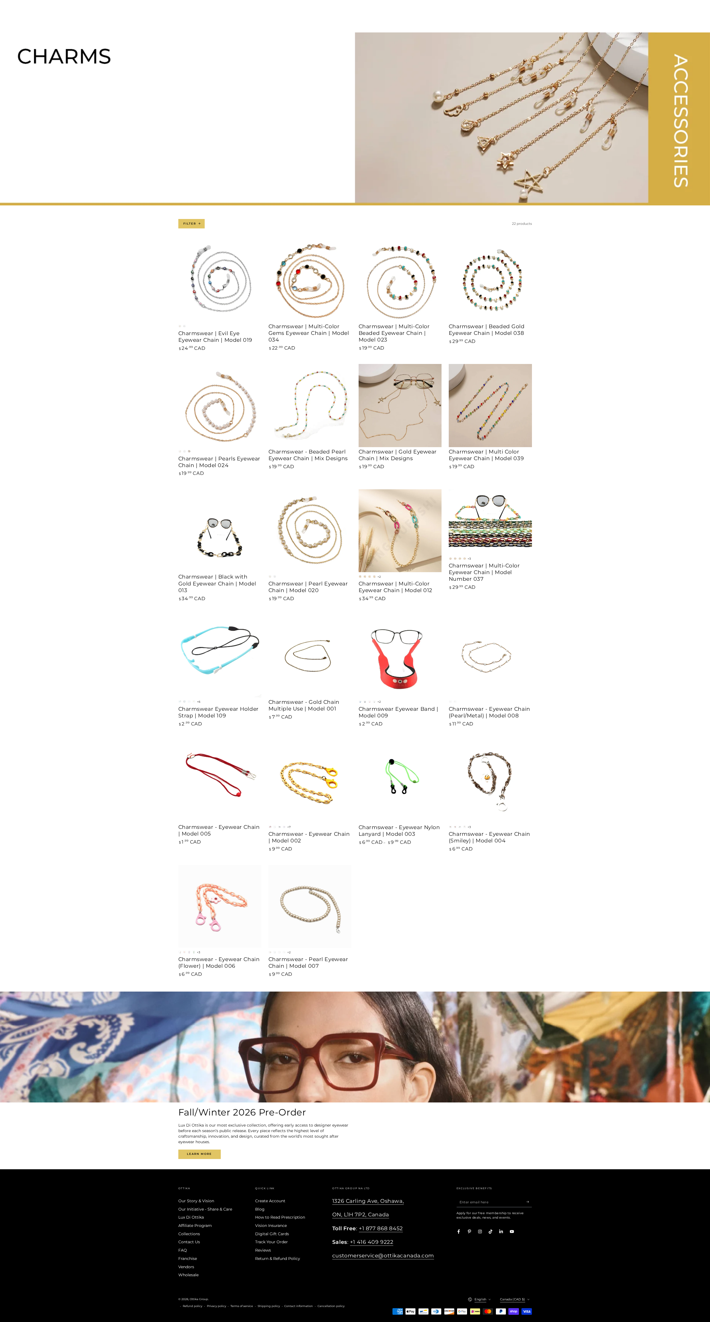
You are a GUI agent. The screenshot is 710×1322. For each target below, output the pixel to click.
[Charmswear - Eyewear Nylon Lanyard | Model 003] (400, 781)
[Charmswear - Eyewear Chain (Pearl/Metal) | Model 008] (490, 655)
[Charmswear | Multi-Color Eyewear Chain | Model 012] (400, 530)
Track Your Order (271, 1242)
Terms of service (241, 1306)
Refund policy (192, 1306)
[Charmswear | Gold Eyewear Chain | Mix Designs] (400, 405)
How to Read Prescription (280, 1217)
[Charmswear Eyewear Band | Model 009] (400, 655)
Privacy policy (216, 1306)
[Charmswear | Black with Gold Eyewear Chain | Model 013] (220, 530)
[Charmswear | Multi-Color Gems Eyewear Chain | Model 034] (310, 280)
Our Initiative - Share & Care (205, 1209)
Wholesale (188, 1275)
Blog (260, 1209)
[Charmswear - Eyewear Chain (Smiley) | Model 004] (490, 781)
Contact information (298, 1306)
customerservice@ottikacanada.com (383, 1255)
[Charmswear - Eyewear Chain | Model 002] (310, 781)
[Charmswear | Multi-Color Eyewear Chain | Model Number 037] (490, 521)
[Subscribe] (529, 1202)
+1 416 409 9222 (372, 1242)
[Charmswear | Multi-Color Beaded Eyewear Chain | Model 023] (400, 280)
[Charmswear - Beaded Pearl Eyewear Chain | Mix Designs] (310, 405)
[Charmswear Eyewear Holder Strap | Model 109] (220, 655)
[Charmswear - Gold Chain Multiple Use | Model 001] (310, 655)
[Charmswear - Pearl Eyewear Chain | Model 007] (310, 906)
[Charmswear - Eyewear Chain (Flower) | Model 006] (220, 906)
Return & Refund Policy (277, 1258)
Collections (189, 1234)
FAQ (182, 1250)
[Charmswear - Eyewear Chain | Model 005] (220, 781)
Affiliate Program (195, 1225)
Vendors (186, 1267)
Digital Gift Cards (272, 1234)
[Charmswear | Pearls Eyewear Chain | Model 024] (220, 405)
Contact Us (189, 1242)
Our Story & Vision (196, 1201)
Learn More (199, 1154)
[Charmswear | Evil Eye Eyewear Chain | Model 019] (220, 280)
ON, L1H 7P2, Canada (360, 1214)
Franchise (187, 1258)
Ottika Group (199, 1299)
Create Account (270, 1201)
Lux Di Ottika (191, 1217)
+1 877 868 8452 (381, 1228)
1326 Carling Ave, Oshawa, (368, 1201)
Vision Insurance (271, 1225)
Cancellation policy (331, 1306)
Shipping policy (269, 1306)
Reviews (263, 1250)
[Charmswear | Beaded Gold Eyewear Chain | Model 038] (490, 280)
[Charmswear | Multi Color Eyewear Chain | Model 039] (490, 405)
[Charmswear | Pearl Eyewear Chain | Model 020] (310, 530)
